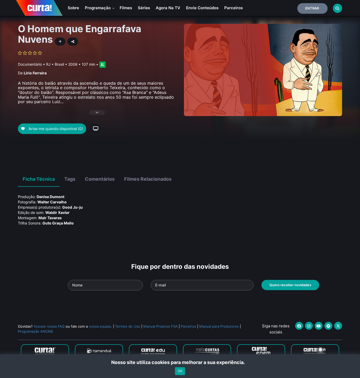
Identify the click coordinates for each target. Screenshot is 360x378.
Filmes (126, 7)
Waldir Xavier (57, 212)
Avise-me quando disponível (55, 128)
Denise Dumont (50, 196)
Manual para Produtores (219, 326)
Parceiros (233, 7)
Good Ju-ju (72, 207)
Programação (98, 7)
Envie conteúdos (202, 7)
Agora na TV (168, 7)
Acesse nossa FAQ (49, 326)
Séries (144, 7)
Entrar (312, 8)
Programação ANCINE (35, 331)
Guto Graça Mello (58, 223)
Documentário (30, 64)
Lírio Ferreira (35, 73)
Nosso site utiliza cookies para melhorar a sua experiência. (180, 362)
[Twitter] (338, 326)
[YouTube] (319, 326)
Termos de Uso (127, 326)
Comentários (100, 179)
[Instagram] (309, 326)
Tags (69, 179)
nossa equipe (100, 326)
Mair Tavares (50, 218)
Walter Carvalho (52, 202)
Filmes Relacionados (148, 179)
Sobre (73, 7)
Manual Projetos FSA (160, 326)
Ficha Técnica (39, 179)
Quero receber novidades (290, 285)
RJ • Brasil (55, 64)
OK (180, 371)
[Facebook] (299, 326)
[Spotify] (328, 326)
